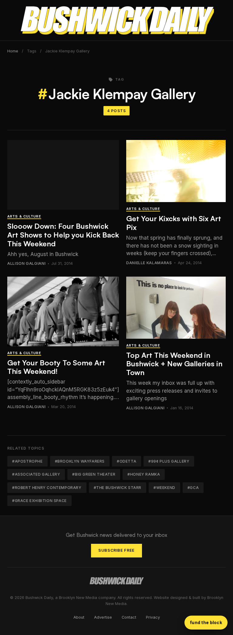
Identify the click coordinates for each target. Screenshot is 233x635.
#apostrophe (27, 461)
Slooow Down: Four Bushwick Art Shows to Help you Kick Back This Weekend (63, 234)
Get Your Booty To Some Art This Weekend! (56, 367)
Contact (129, 617)
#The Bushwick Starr (117, 487)
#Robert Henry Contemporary (47, 487)
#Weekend (164, 487)
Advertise (103, 617)
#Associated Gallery (36, 474)
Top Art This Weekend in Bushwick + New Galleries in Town (174, 364)
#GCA (193, 487)
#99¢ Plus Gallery (168, 461)
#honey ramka (143, 474)
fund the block (206, 622)
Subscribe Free (116, 550)
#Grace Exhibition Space (39, 500)
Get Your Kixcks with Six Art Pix (173, 223)
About (78, 617)
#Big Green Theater (93, 474)
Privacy (153, 617)
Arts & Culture (24, 216)
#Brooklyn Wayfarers (80, 461)
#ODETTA (126, 461)
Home (12, 51)
